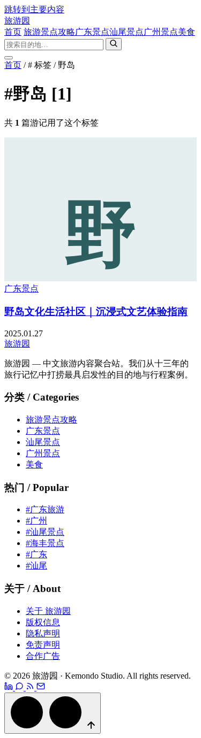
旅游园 (17, 20)
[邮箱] (40, 687)
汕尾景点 (126, 31)
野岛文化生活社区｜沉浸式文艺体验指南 (96, 311)
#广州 (36, 520)
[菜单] (8, 57)
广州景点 (161, 31)
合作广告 (43, 655)
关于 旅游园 (48, 611)
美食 (186, 31)
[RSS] (31, 687)
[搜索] (114, 44)
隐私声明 (43, 633)
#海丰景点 (45, 543)
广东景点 (92, 31)
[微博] (9, 687)
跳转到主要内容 (34, 9)
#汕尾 (36, 565)
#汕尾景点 (45, 531)
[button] (52, 713)
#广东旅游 (45, 509)
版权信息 (43, 622)
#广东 (36, 554)
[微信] (20, 687)
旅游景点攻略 (49, 31)
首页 (12, 31)
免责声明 (43, 644)
